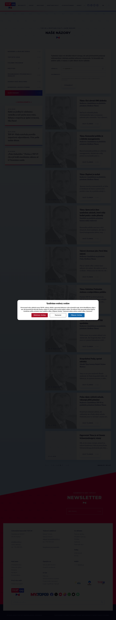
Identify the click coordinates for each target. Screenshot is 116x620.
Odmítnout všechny (40, 315)
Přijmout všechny (76, 315)
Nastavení (58, 315)
